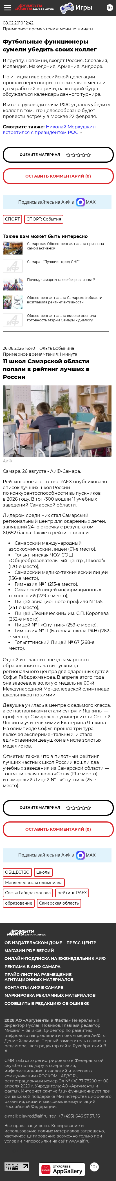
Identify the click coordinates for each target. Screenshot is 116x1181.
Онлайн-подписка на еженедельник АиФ (55, 958)
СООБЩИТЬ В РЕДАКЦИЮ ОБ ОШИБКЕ (47, 1003)
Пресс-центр (81, 942)
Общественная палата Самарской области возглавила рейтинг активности (64, 300)
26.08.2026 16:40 (19, 348)
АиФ (7, 461)
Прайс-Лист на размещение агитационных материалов (39, 977)
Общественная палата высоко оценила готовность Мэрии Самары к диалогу (61, 318)
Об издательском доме (33, 942)
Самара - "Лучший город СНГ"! (53, 262)
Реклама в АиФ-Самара (33, 966)
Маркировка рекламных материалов (50, 995)
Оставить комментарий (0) (58, 176)
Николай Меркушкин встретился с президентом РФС (49, 129)
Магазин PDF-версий (29, 950)
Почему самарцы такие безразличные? (61, 280)
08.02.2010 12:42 (18, 23)
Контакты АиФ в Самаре (34, 987)
